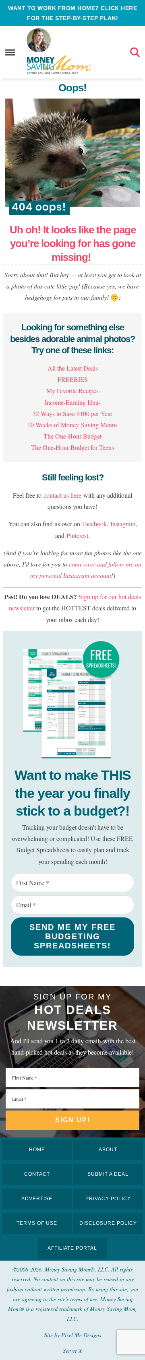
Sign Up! (72, 1120)
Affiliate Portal (72, 1248)
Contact (37, 1174)
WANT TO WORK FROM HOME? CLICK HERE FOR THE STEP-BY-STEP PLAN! (72, 13)
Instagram (122, 523)
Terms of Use (37, 1223)
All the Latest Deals (73, 368)
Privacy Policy (108, 1198)
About (108, 1149)
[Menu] (10, 52)
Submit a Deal (107, 1174)
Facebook (94, 523)
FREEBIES (73, 379)
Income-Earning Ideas (73, 402)
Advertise (36, 1198)
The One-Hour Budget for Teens (72, 447)
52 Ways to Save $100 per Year (72, 413)
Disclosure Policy (108, 1223)
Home (37, 1149)
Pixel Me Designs (81, 1335)
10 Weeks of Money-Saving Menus (72, 424)
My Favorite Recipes (72, 390)
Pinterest (77, 535)
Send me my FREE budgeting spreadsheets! (72, 936)
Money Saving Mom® (59, 64)
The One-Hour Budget (73, 436)
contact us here (62, 495)
